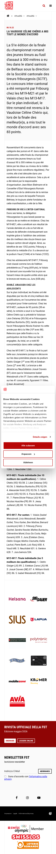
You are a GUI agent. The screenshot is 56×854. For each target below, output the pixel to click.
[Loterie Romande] (28, 845)
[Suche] (43, 5)
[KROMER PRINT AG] (38, 681)
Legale (15, 813)
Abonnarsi (45, 771)
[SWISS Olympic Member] (28, 829)
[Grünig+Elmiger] (17, 640)
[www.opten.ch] (50, 813)
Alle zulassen (28, 445)
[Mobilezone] (17, 681)
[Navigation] (50, 5)
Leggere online (26, 741)
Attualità (18, 16)
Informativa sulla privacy (26, 813)
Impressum (8, 813)
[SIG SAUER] (38, 599)
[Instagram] (27, 797)
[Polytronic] (38, 640)
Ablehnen (28, 462)
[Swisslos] (28, 837)
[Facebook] (16, 797)
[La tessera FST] (38, 661)
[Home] (7, 16)
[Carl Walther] (17, 661)
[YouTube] (39, 797)
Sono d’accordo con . (25, 777)
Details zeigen (40, 437)
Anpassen (26, 454)
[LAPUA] (38, 620)
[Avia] (17, 702)
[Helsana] (17, 599)
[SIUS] (17, 620)
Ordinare (10, 741)
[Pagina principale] (10, 5)
